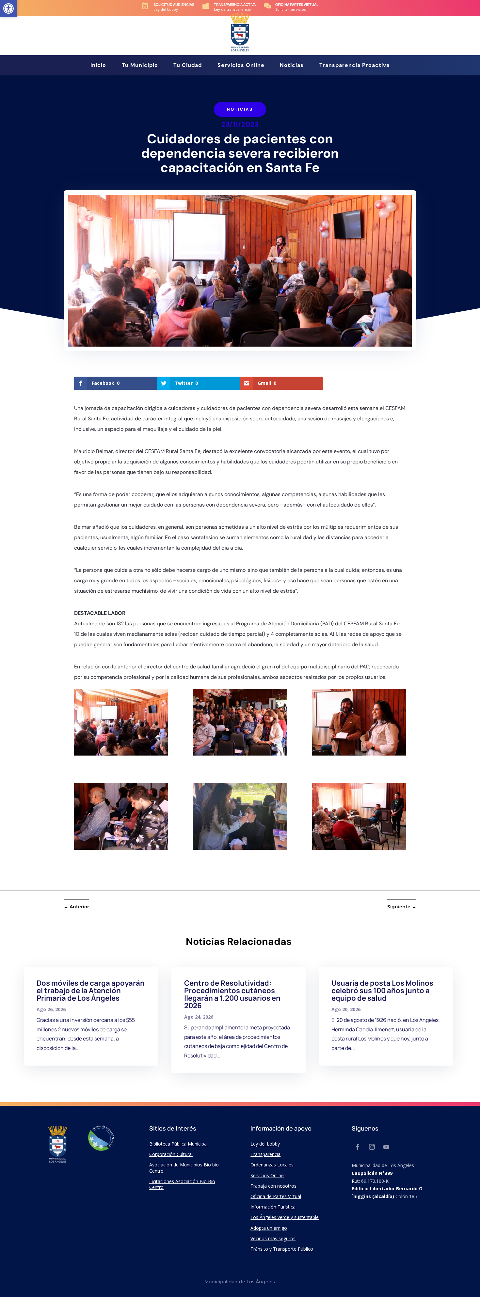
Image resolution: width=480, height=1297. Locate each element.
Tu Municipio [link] (140, 66)
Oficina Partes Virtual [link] (296, 4)
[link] (8, 8)
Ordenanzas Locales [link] (272, 1165)
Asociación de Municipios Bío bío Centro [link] (184, 1168)
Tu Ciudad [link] (187, 66)
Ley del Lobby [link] (265, 1144)
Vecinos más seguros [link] (273, 1238)
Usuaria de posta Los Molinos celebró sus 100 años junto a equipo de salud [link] (382, 990)
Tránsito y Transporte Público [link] (281, 1249)
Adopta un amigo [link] (268, 1228)
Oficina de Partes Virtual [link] (275, 1196)
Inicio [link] (98, 66)
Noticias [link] (292, 66)
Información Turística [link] (273, 1207)
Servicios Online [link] (240, 66)
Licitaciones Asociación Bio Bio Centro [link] (182, 1184)
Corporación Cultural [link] (171, 1154)
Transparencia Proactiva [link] (354, 66)
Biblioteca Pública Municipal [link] (178, 1144)
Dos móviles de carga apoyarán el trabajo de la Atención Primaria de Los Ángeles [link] (91, 990)
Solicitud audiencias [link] (173, 4)
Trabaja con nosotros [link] (273, 1186)
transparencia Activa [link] (235, 4)
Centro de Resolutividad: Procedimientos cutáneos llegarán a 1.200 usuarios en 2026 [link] (232, 994)
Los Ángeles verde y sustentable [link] (284, 1217)
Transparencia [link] (265, 1154)
